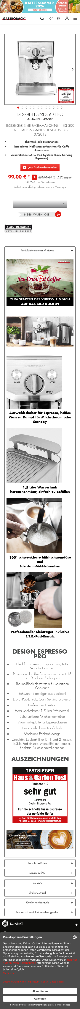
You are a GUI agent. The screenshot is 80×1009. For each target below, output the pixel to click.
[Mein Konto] (67, 18)
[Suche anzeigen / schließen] (42, 18)
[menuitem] (42, 17)
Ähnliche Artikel (37, 892)
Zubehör (37, 883)
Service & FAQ (37, 872)
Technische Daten (37, 863)
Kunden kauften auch (37, 902)
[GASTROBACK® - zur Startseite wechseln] (14, 18)
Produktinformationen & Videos (37, 250)
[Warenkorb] (59, 18)
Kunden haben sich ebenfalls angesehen (37, 912)
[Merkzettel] (50, 18)
